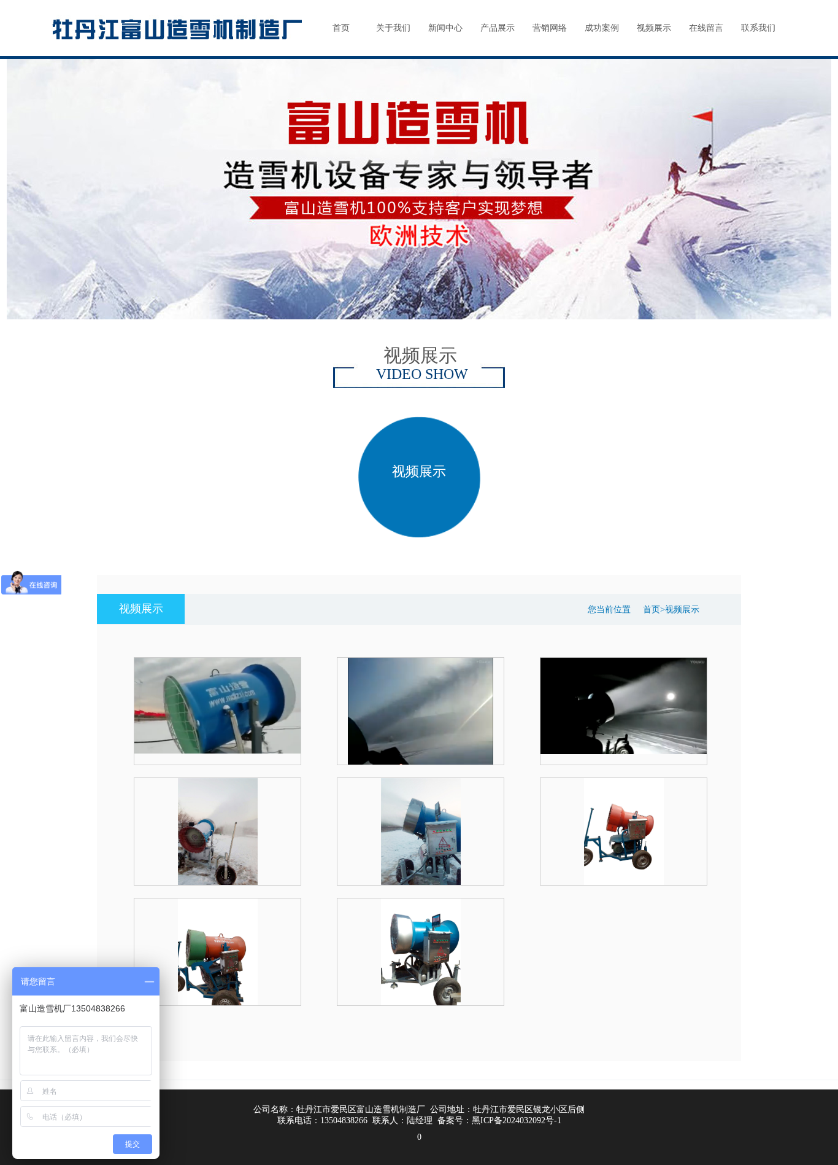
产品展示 (497, 28)
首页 (341, 28)
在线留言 (706, 28)
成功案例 (602, 28)
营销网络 (549, 28)
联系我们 (758, 28)
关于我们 (393, 28)
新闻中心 (445, 28)
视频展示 (654, 28)
